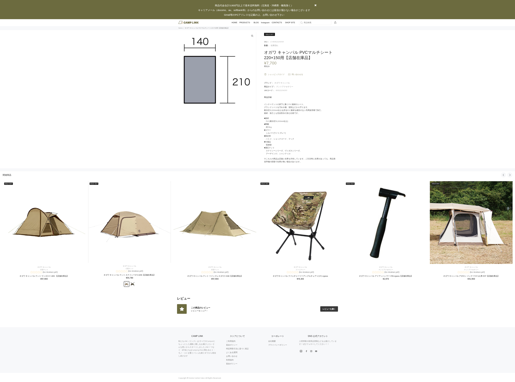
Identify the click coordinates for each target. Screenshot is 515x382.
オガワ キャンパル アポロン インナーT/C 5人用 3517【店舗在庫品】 (471, 276)
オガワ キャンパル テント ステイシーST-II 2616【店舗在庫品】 (129, 275)
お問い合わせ (231, 356)
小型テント (130, 268)
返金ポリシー (231, 345)
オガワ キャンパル (282, 83)
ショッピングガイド (276, 74)
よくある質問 (231, 352)
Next (509, 174)
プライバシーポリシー (277, 345)
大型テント (44, 269)
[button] (44, 272)
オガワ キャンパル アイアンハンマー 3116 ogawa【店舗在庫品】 (386, 276)
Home (180, 28)
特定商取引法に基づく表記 (237, 348)
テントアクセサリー (284, 86)
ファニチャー (300, 269)
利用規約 (230, 360)
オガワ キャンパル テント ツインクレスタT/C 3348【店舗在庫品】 (215, 276)
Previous (503, 174)
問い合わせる (297, 74)
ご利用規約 (231, 341)
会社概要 (272, 341)
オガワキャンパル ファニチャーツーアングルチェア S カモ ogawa (300, 276)
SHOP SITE (290, 22)
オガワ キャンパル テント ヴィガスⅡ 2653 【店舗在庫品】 (44, 276)
